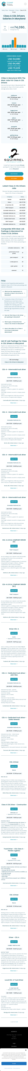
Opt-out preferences (8, 1068)
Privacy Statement (16, 1068)
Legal (14, 1043)
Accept (14, 1063)
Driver (17, 10)
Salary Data (5, 10)
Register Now (14, 173)
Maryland (11, 10)
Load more (13, 1022)
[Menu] (25, 4)
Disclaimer (14, 1046)
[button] (26, 1050)
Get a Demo (14, 178)
